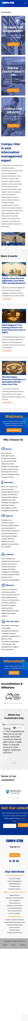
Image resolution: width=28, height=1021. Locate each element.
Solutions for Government (14, 941)
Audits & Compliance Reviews (15, 955)
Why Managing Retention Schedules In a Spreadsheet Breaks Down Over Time (14, 381)
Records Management (15, 916)
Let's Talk (14, 890)
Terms (13, 980)
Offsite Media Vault (14, 919)
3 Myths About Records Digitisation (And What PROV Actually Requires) (13, 280)
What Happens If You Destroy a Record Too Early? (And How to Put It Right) (13, 329)
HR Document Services (15, 946)
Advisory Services (14, 962)
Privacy (5, 980)
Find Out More (13, 44)
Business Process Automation (14, 933)
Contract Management (15, 943)
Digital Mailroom (15, 930)
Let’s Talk (14, 673)
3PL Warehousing (14, 921)
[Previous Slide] (13, 798)
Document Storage (14, 914)
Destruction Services (15, 924)
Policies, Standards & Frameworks (15, 957)
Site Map (22, 980)
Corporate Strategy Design (15, 960)
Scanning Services (14, 938)
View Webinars (14, 430)
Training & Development (14, 968)
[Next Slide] (15, 798)
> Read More (7, 299)
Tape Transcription (14, 948)
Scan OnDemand (14, 935)
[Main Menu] (25, 3)
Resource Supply (15, 965)
